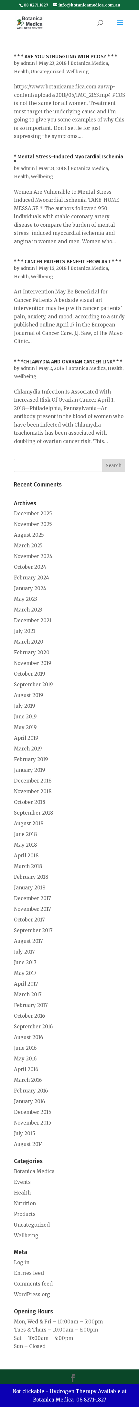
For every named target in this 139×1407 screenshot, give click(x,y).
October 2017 (29, 920)
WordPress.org (32, 1294)
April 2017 (26, 984)
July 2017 (24, 952)
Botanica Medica (89, 63)
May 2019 (25, 727)
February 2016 (31, 1091)
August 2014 (28, 1144)
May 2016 (25, 1059)
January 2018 (29, 888)
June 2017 (25, 962)
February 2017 (31, 1005)
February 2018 (31, 877)
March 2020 (28, 642)
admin (27, 63)
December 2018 (32, 781)
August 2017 (28, 941)
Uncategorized (47, 71)
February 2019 (31, 759)
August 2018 (28, 823)
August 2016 (28, 1037)
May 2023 (25, 599)
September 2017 (33, 930)
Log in (21, 1262)
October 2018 (29, 802)
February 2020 (31, 652)
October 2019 (29, 674)
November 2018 (32, 791)
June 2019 (25, 717)
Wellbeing (77, 71)
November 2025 (33, 524)
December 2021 (32, 620)
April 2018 (26, 855)
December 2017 (32, 898)
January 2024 (30, 588)
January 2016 (29, 1101)
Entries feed (29, 1273)
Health (21, 71)
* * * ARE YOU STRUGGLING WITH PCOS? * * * (65, 56)
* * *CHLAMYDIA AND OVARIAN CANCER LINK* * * (68, 362)
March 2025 (28, 546)
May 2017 (25, 973)
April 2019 (26, 738)
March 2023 (28, 610)
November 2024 (33, 556)
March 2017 (28, 994)
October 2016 (29, 1016)
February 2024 (31, 578)
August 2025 (29, 535)
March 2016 (28, 1080)
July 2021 (24, 631)
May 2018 (25, 845)
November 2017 (32, 909)
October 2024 (30, 567)
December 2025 (33, 513)
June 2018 (25, 834)
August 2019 (28, 695)
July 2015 (24, 1133)
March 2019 (28, 749)
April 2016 (26, 1069)
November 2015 (32, 1123)
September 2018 (33, 813)
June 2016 (25, 1048)
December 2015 (32, 1112)
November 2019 (32, 663)
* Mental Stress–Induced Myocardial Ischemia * (68, 159)
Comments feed (33, 1284)
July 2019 (24, 706)
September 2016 (33, 1027)
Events (22, 1182)
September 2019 (33, 684)
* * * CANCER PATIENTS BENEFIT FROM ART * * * (67, 261)
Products (25, 1214)
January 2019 (29, 770)
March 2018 (28, 866)
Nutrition (25, 1203)
